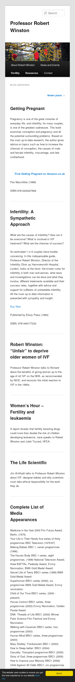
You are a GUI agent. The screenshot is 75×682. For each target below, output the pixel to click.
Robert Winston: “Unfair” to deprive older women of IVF (29, 350)
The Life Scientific (28, 462)
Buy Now (15, 306)
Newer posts (56, 95)
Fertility (15, 73)
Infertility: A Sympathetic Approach (23, 217)
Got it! (59, 673)
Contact (48, 73)
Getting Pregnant (27, 108)
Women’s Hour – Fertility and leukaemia (27, 411)
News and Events (50, 65)
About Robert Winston (23, 65)
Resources (31, 73)
